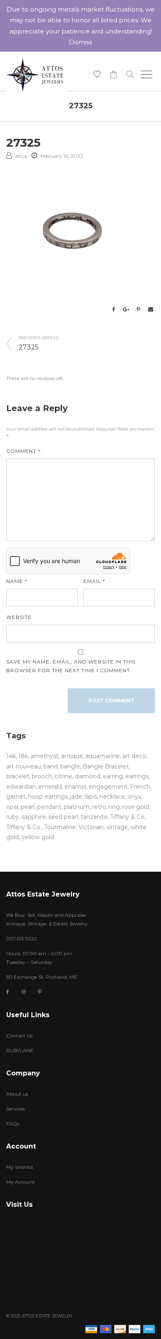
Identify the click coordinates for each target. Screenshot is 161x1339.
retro (99, 807)
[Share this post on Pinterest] (138, 309)
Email (94, 581)
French (140, 786)
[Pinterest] (40, 992)
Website (19, 617)
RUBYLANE (19, 1050)
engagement (108, 786)
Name (16, 581)
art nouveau (23, 766)
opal (12, 807)
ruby (12, 817)
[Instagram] (23, 992)
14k (11, 756)
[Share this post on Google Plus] (126, 309)
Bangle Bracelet (106, 766)
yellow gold (37, 837)
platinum (77, 807)
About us (17, 1094)
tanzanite (94, 817)
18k (23, 756)
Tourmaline (60, 827)
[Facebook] (7, 992)
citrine (63, 776)
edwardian (21, 786)
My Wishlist (19, 1167)
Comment (23, 451)
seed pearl (63, 817)
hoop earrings (48, 796)
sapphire (33, 817)
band (50, 766)
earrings (137, 776)
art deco (134, 756)
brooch (42, 776)
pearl (28, 807)
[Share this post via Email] (151, 309)
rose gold (135, 807)
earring (113, 776)
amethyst (45, 756)
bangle (70, 766)
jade (76, 796)
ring (114, 807)
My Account (20, 1182)
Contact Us (19, 1035)
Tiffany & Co (127, 817)
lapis (91, 796)
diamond (87, 776)
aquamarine (102, 756)
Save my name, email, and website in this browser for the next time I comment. (70, 666)
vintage (117, 827)
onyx (134, 796)
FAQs (12, 1123)
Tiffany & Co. (24, 827)
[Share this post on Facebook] (113, 309)
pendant (49, 807)
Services (15, 1109)
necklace (112, 796)
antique (72, 756)
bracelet (17, 776)
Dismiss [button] (80, 42)
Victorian (91, 827)
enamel (75, 786)
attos (21, 156)
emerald (50, 786)
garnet (16, 796)
